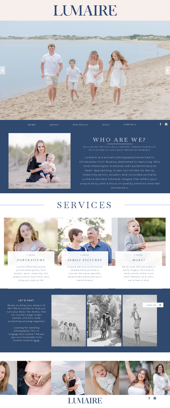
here (36, 340)
